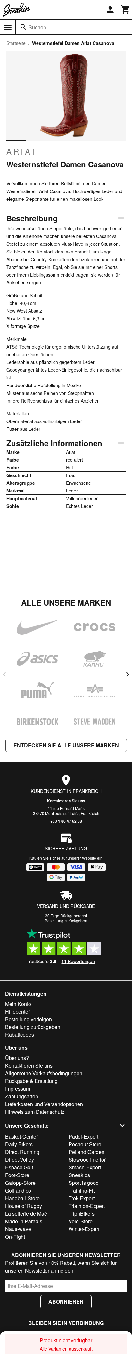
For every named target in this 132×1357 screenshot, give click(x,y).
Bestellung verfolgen (28, 1019)
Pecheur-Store (85, 1144)
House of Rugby (23, 1206)
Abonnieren (66, 1301)
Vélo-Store (81, 1221)
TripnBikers (82, 1213)
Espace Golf (19, 1167)
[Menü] (7, 27)
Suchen (37, 27)
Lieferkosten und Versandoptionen (44, 1104)
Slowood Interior (87, 1159)
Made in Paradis (23, 1221)
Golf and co (18, 1190)
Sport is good (84, 1182)
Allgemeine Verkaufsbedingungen (43, 1073)
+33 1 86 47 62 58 (66, 821)
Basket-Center (21, 1136)
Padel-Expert (83, 1136)
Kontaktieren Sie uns (66, 800)
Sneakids (79, 1175)
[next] (127, 674)
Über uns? (17, 1057)
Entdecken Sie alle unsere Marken (66, 745)
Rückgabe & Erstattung (31, 1081)
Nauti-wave (18, 1229)
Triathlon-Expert (87, 1206)
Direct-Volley (19, 1159)
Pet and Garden (86, 1152)
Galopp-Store (20, 1182)
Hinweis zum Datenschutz (34, 1111)
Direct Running (22, 1152)
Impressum (17, 1088)
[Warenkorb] (125, 9)
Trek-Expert (82, 1198)
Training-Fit (82, 1190)
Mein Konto (18, 1003)
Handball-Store (22, 1198)
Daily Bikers (19, 1144)
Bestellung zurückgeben (66, 920)
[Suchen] (23, 27)
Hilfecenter (17, 1011)
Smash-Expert (85, 1167)
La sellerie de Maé (26, 1213)
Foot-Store (17, 1175)
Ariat (22, 151)
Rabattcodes (19, 1034)
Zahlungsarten (21, 1096)
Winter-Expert (84, 1229)
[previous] (4, 674)
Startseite (16, 43)
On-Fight (15, 1236)
